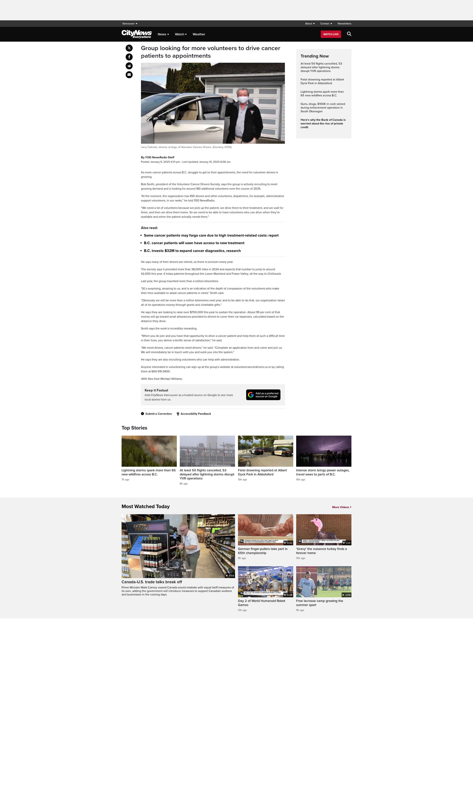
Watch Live (330, 34)
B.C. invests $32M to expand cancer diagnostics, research (192, 251)
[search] (349, 34)
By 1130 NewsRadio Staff (157, 157)
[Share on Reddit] (129, 65)
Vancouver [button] (128, 23)
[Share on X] (129, 48)
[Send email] (129, 74)
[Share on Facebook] (129, 56)
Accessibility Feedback (196, 414)
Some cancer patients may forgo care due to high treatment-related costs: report (211, 235)
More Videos (340, 507)
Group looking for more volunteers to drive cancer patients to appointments (210, 52)
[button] (310, 23)
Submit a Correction (158, 414)
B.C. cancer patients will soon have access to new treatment (194, 243)
